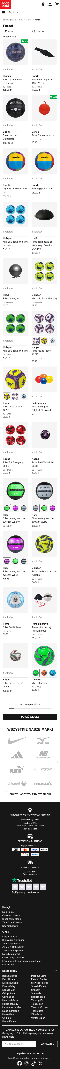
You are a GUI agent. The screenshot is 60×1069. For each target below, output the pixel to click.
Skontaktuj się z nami (30, 819)
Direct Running (10, 982)
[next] (58, 762)
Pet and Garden (39, 979)
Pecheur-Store (38, 975)
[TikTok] (33, 1064)
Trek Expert (37, 1003)
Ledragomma (39, 403)
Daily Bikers (8, 979)
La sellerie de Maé (11, 1007)
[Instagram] (26, 1064)
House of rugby (10, 1003)
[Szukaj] (10, 12)
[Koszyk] (57, 4)
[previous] (2, 762)
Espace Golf (8, 989)
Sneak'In (35, 989)
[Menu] (3, 12)
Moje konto (8, 912)
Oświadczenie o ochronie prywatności (22, 961)
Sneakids (36, 993)
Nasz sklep (8, 964)
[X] (40, 1064)
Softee (35, 131)
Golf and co (8, 996)
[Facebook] (19, 1064)
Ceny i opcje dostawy (13, 957)
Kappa (35, 347)
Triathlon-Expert (39, 1007)
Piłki (30, 19)
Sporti (35, 76)
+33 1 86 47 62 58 (30, 828)
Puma (6, 623)
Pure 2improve (40, 623)
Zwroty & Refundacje (13, 947)
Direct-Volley (8, 986)
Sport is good (38, 996)
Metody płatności (11, 954)
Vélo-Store (36, 1014)
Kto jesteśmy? (9, 936)
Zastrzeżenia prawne (13, 950)
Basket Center (9, 975)
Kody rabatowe (10, 926)
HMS (34, 238)
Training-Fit (37, 1000)
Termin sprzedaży (11, 943)
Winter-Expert (38, 1017)
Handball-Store (10, 1000)
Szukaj (16, 12)
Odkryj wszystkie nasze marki (30, 794)
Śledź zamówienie (11, 919)
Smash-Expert (38, 986)
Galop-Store (8, 993)
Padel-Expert (9, 1021)
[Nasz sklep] (43, 4)
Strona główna (9, 19)
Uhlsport (8, 238)
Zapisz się (47, 1043)
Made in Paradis (10, 1010)
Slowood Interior (39, 982)
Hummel (7, 76)
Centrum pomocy (11, 915)
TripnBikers (37, 1010)
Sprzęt (22, 19)
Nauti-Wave (8, 1014)
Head (6, 295)
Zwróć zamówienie (30, 874)
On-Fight (6, 1017)
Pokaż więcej (30, 716)
